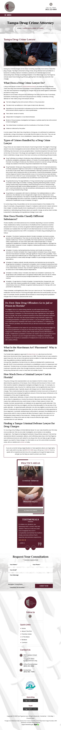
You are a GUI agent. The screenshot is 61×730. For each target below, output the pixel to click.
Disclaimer (11, 584)
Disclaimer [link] (43, 716)
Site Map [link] (50, 716)
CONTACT (47, 450)
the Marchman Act (32, 354)
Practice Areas (27, 634)
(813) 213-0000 (51, 9)
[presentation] (27, 548)
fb (30, 616)
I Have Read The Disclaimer (17, 587)
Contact (24, 642)
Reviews (24, 639)
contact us (23, 442)
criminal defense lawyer (29, 86)
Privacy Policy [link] (30, 718)
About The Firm (27, 631)
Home (24, 628)
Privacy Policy (19, 584)
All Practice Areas (30, 510)
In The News (26, 637)
